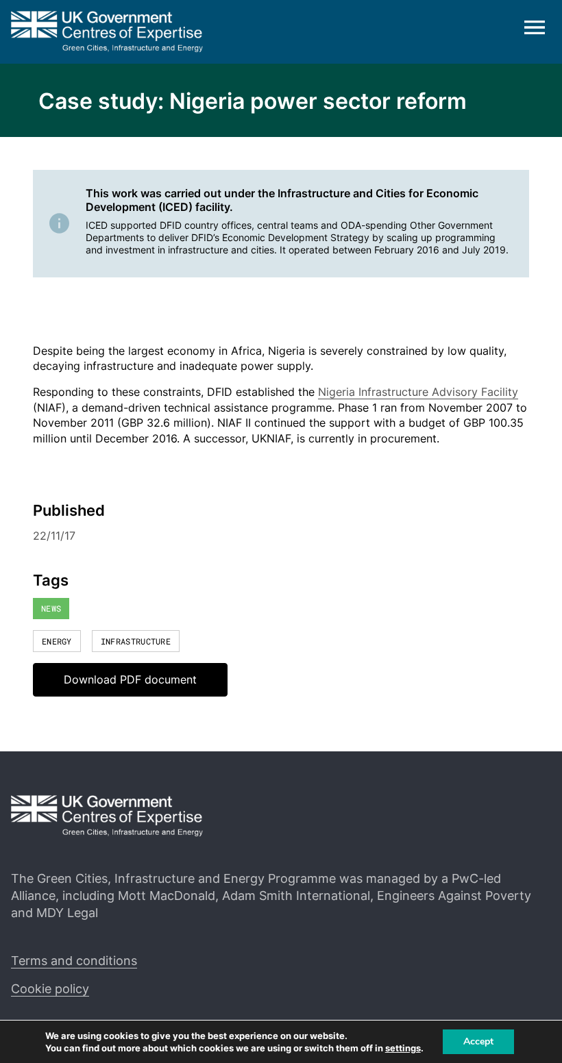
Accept (478, 1041)
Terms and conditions (74, 960)
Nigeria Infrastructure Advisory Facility (418, 392)
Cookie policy (50, 988)
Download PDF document (130, 679)
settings (403, 1047)
